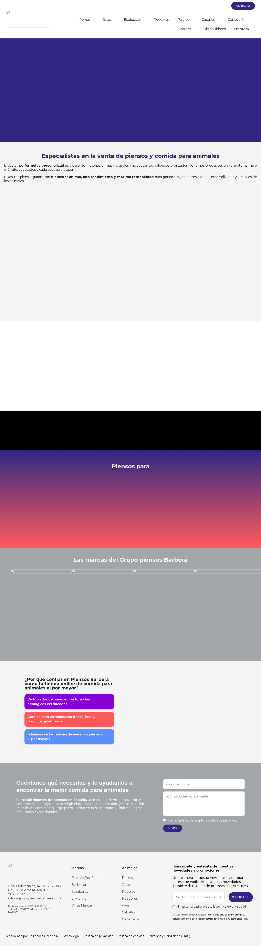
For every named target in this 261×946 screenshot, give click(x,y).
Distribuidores (214, 29)
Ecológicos (132, 19)
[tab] (69, 702)
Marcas (185, 29)
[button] (205, 6)
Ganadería (236, 19)
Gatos (107, 19)
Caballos (208, 19)
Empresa (241, 29)
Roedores (161, 19)
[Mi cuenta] (215, 6)
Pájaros (183, 19)
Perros (84, 19)
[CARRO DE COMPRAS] (224, 6)
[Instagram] (236, 935)
